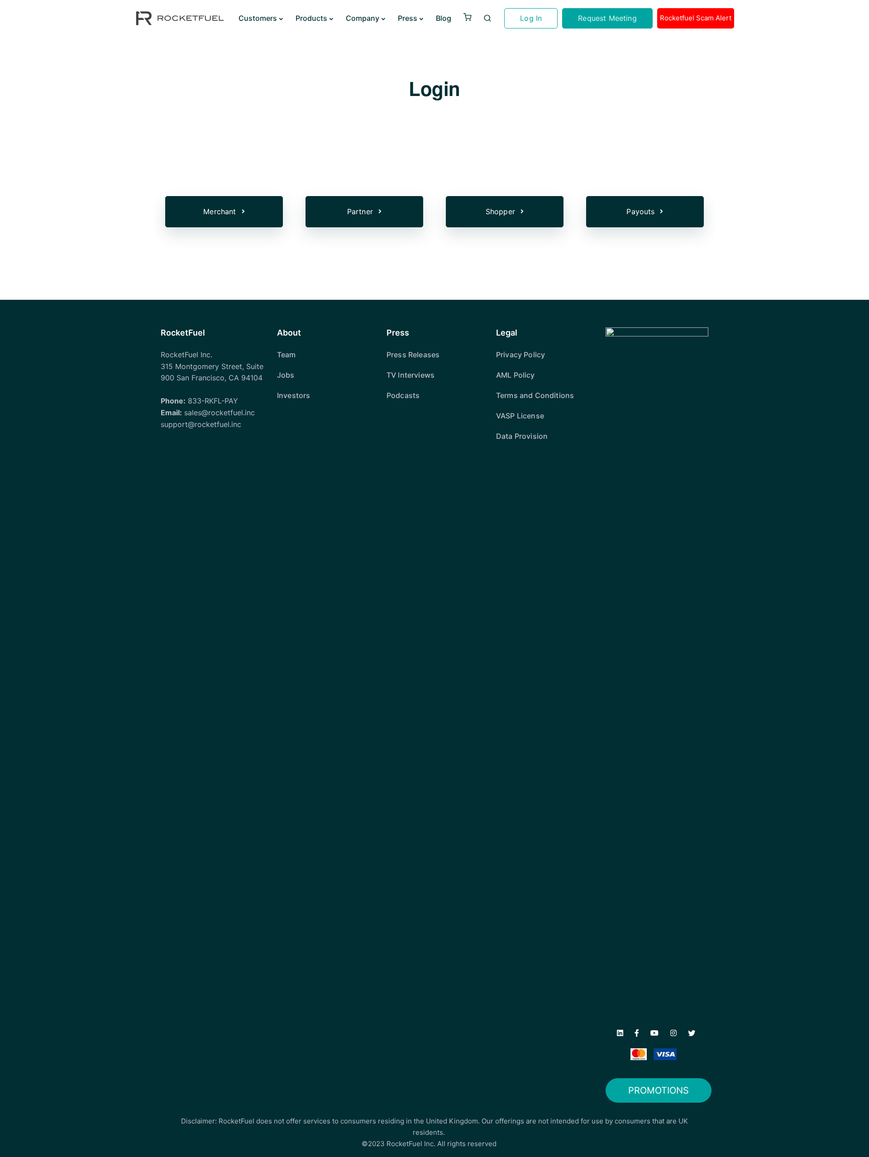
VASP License (520, 415)
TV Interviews (410, 374)
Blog (443, 18)
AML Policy (515, 374)
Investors (293, 395)
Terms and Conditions (535, 395)
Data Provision (522, 436)
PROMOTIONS (658, 1090)
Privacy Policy (520, 354)
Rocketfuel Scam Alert (695, 18)
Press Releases (413, 354)
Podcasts (403, 395)
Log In (531, 18)
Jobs (286, 374)
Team (286, 354)
